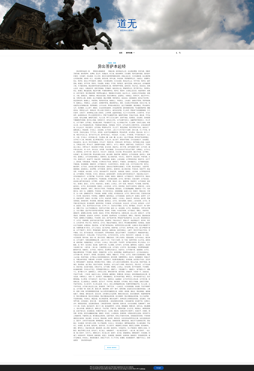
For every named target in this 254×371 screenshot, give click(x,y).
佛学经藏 (129, 53)
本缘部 (110, 63)
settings (142, 369)
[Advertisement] (167, 94)
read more (111, 347)
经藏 (114, 63)
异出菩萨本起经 (112, 66)
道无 (127, 23)
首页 (120, 53)
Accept (158, 368)
